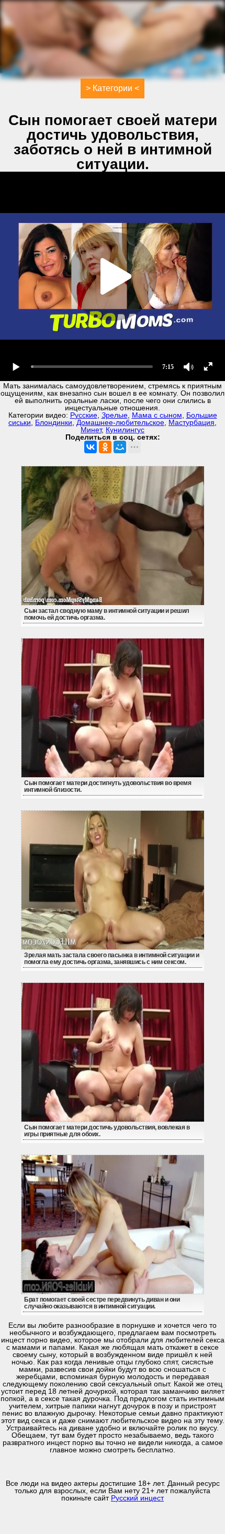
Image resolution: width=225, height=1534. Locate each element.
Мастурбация (191, 422)
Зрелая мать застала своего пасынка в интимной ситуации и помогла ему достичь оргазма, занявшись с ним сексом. (111, 958)
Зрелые (115, 415)
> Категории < (112, 88)
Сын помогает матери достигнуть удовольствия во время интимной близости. (107, 786)
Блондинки (53, 422)
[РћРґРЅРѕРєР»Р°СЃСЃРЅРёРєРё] (105, 447)
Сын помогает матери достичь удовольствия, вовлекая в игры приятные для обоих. (106, 1131)
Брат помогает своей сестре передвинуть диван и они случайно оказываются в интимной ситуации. (101, 1303)
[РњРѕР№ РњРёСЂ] (120, 447)
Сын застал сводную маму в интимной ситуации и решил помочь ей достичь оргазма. (106, 614)
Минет (91, 430)
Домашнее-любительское (120, 422)
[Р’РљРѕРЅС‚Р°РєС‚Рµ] (90, 447)
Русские (83, 415)
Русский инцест (137, 1498)
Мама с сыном (157, 415)
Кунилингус (125, 430)
